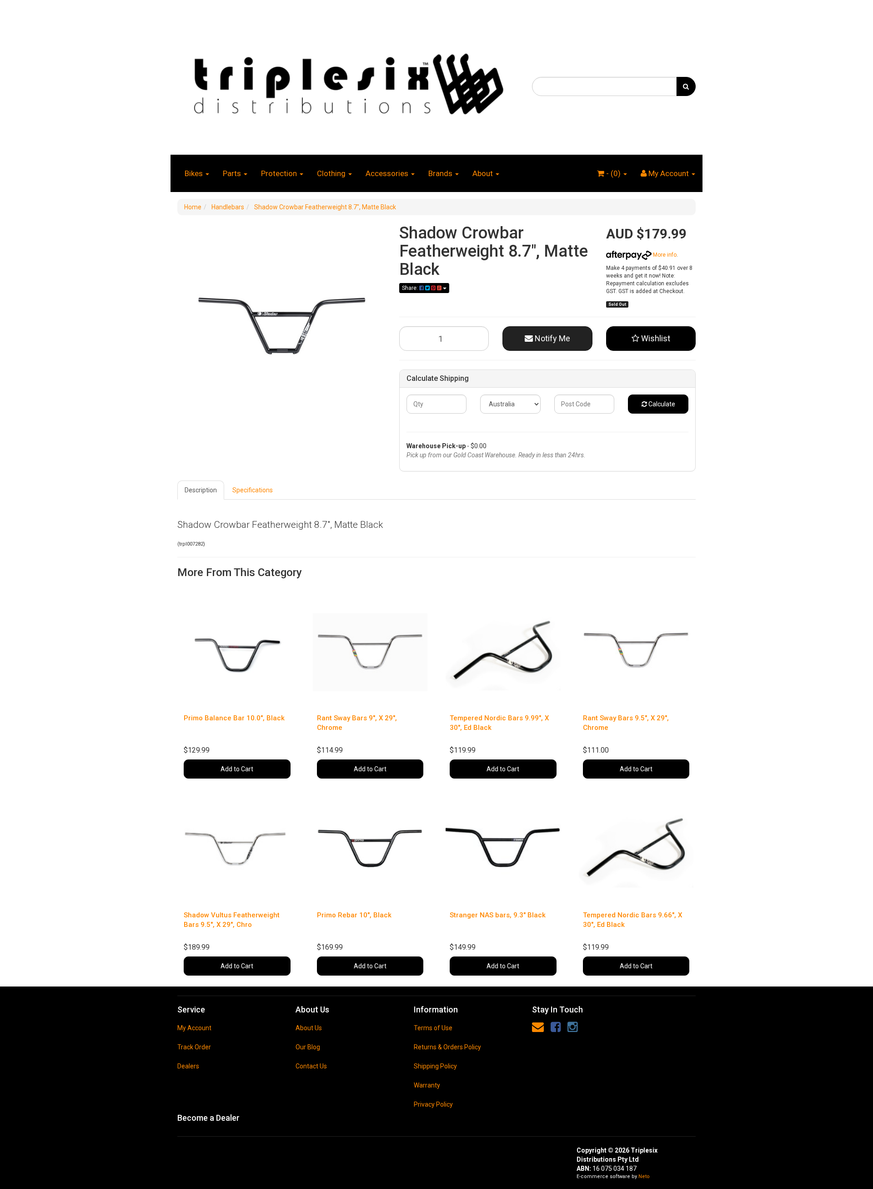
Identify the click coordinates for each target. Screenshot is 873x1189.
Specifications (252, 490)
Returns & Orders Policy (447, 1047)
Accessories (388, 173)
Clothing (332, 173)
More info (664, 255)
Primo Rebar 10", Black (354, 915)
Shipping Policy (435, 1066)
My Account (194, 1028)
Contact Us (311, 1066)
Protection (280, 173)
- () (613, 173)
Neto (644, 1176)
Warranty (427, 1085)
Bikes (195, 173)
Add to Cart (237, 769)
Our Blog (308, 1047)
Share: (410, 288)
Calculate (661, 404)
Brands (441, 173)
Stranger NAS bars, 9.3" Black (498, 915)
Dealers (188, 1066)
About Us (309, 1028)
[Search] (686, 86)
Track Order (194, 1047)
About (483, 173)
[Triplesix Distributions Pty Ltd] (347, 81)
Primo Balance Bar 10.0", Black (234, 718)
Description (201, 490)
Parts (233, 173)
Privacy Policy (433, 1104)
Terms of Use (433, 1028)
